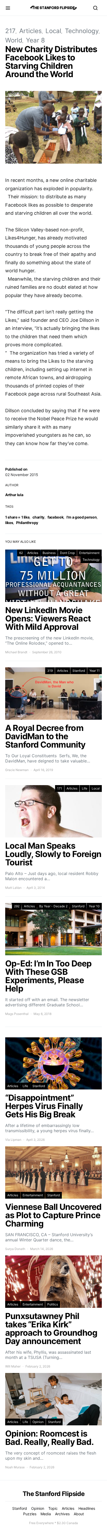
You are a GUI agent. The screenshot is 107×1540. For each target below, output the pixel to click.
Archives (62, 1514)
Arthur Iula (14, 494)
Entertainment (89, 553)
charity (38, 517)
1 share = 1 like (17, 517)
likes (9, 522)
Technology (82, 31)
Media (46, 1514)
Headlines (86, 1508)
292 (16, 906)
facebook (55, 517)
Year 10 (94, 906)
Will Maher (13, 1366)
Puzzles (29, 1514)
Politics (52, 1304)
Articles (30, 31)
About (79, 1514)
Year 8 (35, 40)
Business (49, 553)
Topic (53, 1508)
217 (10, 31)
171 (59, 788)
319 (50, 671)
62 (21, 553)
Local (53, 31)
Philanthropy (27, 522)
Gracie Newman (17, 770)
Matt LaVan (13, 888)
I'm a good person (81, 517)
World (13, 40)
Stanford (78, 671)
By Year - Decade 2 (53, 906)
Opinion (38, 1422)
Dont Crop (67, 553)
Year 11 (94, 671)
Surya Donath (15, 1249)
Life (84, 788)
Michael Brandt (16, 652)
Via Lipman (13, 1140)
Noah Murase (15, 1467)
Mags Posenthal (17, 1014)
